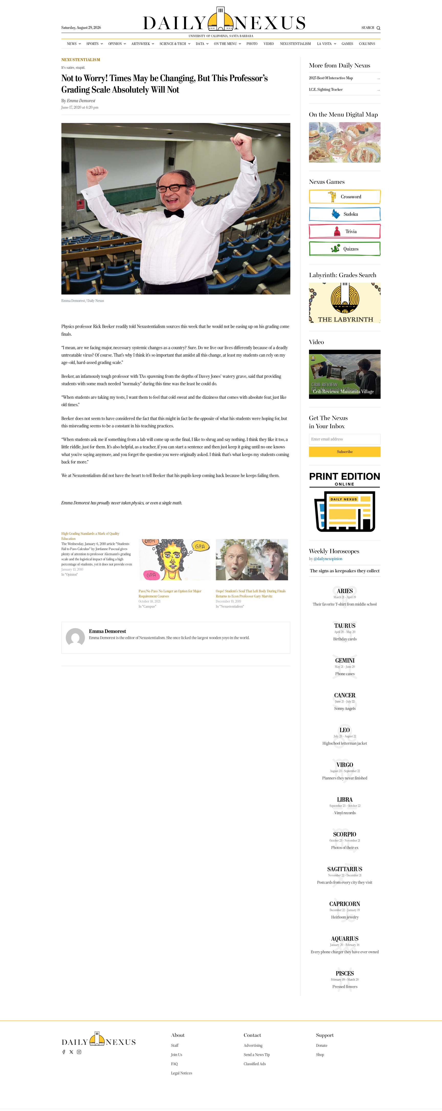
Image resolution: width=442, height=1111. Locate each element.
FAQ (174, 1064)
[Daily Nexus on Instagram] (79, 1052)
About (178, 1034)
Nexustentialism (295, 44)
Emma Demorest (81, 100)
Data (200, 44)
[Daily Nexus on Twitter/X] (71, 1052)
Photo (252, 44)
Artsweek (140, 44)
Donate (321, 1045)
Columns (367, 44)
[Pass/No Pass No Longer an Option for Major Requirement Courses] (175, 559)
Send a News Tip (257, 1054)
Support (325, 1034)
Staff (174, 1045)
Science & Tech (173, 44)
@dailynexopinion (328, 559)
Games (347, 44)
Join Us (176, 1054)
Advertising (253, 1045)
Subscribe (345, 451)
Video (269, 44)
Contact (252, 1034)
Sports (92, 44)
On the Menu (225, 44)
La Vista (324, 44)
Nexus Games (327, 181)
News (71, 44)
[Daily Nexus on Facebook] (63, 1052)
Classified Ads (255, 1064)
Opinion (115, 44)
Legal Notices (181, 1073)
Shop (320, 1054)
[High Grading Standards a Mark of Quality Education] (100, 554)
